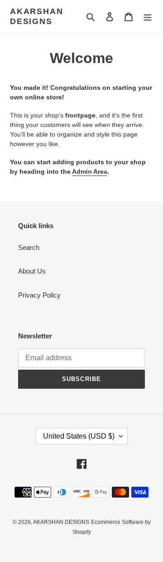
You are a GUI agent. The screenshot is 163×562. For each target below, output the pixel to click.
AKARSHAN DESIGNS (36, 16)
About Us (32, 271)
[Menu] (147, 16)
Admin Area (89, 171)
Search (28, 247)
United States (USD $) (79, 436)
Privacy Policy (39, 295)
